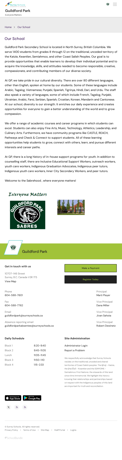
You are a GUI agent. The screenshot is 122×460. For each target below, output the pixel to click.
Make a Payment (90, 268)
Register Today (91, 279)
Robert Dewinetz (106, 325)
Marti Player (103, 295)
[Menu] (115, 4)
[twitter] (8, 407)
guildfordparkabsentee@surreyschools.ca (29, 325)
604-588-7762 (14, 305)
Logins (73, 430)
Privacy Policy (11, 430)
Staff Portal (59, 430)
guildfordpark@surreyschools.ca (24, 315)
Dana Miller (102, 305)
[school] (71, 207)
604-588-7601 (14, 295)
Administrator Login (76, 345)
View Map (10, 281)
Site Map (45, 430)
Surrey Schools (14, 426)
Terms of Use (29, 430)
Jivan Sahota (103, 315)
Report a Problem (74, 350)
